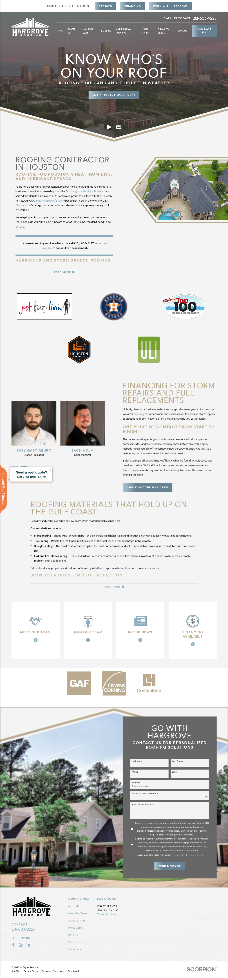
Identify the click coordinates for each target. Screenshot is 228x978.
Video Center (76, 942)
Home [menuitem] (59, 30)
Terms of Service (196, 854)
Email (174, 772)
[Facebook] (13, 945)
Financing (132, 6)
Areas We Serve (77, 920)
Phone (135, 772)
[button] (118, 127)
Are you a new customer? (145, 793)
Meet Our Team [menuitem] (87, 30)
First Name (137, 761)
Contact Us (204, 31)
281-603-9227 (205, 18)
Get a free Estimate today (114, 95)
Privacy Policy (179, 854)
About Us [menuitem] (71, 30)
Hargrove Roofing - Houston (87, 191)
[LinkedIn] (28, 945)
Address (136, 782)
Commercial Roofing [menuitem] (123, 30)
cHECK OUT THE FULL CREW (147, 487)
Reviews (73, 935)
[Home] (30, 27)
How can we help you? (143, 804)
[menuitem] (15, 971)
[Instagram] (20, 945)
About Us (73, 906)
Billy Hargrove (23, 205)
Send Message (170, 866)
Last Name (177, 761)
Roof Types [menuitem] (145, 30)
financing (139, 414)
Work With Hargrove (170, 6)
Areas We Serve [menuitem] (163, 30)
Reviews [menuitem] (182, 30)
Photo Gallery (76, 927)
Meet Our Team (77, 913)
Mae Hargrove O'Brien (49, 200)
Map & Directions (106, 914)
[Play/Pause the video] (109, 127)
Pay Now (105, 6)
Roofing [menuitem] (106, 30)
